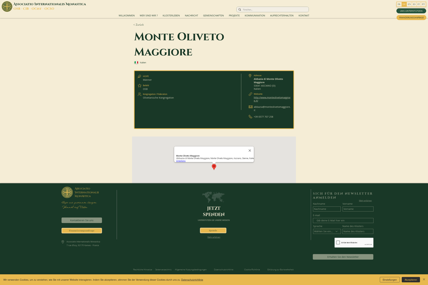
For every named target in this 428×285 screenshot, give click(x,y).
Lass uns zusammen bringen (79, 203)
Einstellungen (390, 279)
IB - (29, 9)
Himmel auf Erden (74, 207)
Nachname (319, 204)
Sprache (317, 226)
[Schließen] (424, 279)
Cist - (39, 9)
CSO (50, 9)
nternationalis (51, 4)
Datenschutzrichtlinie (192, 279)
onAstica (84, 196)
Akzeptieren (411, 279)
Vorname (348, 204)
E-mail (316, 215)
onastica (77, 4)
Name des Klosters (352, 226)
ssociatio (25, 4)
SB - (19, 9)
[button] (411, 10)
